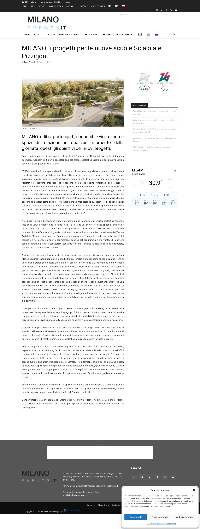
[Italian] (109, 6)
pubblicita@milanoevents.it (75, 495)
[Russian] (124, 6)
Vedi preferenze (184, 517)
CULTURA (41, 6)
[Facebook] (152, 10)
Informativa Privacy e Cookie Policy (161, 523)
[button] (194, 490)
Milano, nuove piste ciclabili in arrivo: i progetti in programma (154, 121)
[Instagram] (156, 10)
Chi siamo (91, 505)
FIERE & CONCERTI (97, 6)
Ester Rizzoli (29, 62)
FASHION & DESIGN (55, 6)
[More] (58, 68)
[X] (171, 10)
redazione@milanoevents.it (105, 485)
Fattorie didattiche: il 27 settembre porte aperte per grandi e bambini (154, 130)
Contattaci (116, 505)
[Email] (52, 68)
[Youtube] (176, 10)
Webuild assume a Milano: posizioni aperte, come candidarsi (155, 112)
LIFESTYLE (84, 6)
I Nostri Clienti (103, 505)
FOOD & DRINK (71, 6)
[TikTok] (166, 10)
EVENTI (32, 6)
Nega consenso (160, 517)
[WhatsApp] (38, 68)
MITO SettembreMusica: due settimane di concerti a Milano (152, 149)
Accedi (67, 2)
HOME (24, 6)
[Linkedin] (45, 68)
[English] (116, 6)
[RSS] (161, 10)
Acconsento (135, 517)
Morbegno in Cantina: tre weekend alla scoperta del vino (154, 140)
